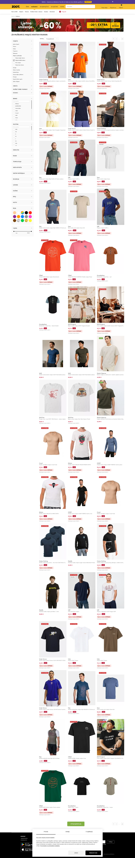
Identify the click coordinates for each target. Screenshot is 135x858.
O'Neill (41, 275)
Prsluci (14, 46)
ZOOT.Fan (41, 417)
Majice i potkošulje (17, 55)
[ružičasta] (30, 216)
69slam (70, 463)
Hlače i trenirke (16, 70)
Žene (27, 6)
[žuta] (30, 220)
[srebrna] (18, 220)
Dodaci (46, 11)
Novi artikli (14, 11)
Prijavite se (113, 7)
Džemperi (15, 53)
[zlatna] (26, 220)
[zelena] (22, 220)
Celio (69, 79)
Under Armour (101, 79)
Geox (98, 177)
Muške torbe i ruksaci (36, 11)
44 (122, 39)
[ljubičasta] (14, 216)
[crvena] (30, 212)
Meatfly (70, 561)
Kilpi (40, 177)
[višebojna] (22, 212)
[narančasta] (18, 216)
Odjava (121, 6)
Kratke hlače (16, 72)
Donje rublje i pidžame (18, 74)
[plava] (22, 216)
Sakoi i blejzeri (16, 81)
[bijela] (18, 212)
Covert (41, 463)
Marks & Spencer (101, 373)
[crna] (26, 212)
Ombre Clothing (43, 79)
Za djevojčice (44, 6)
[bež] (14, 212)
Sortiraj (42, 38)
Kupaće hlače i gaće (17, 79)
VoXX (40, 373)
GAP (69, 177)
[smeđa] (14, 220)
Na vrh (131, 848)
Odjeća (21, 11)
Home (62, 6)
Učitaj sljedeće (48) (75, 824)
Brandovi (52, 11)
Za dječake (54, 6)
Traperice (15, 51)
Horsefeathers (101, 275)
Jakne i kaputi (16, 44)
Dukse (14, 48)
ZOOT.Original (72, 324)
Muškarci (34, 6)
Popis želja (104, 7)
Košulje (14, 67)
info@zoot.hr (24, 840)
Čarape (15, 77)
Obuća (27, 11)
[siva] (26, 216)
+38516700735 (24, 838)
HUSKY (99, 463)
